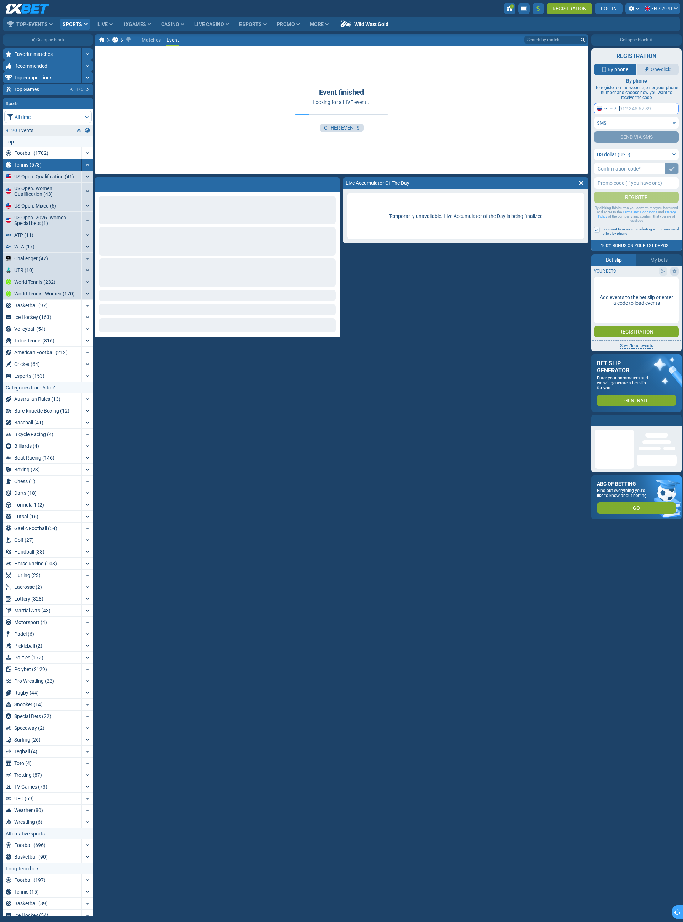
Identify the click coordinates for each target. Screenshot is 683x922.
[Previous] (71, 89)
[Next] (87, 89)
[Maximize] (87, 54)
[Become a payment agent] (524, 8)
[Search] (582, 40)
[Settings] (633, 8)
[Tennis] (115, 40)
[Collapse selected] (79, 173)
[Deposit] (538, 8)
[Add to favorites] (86, 100)
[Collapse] (87, 208)
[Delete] (581, 183)
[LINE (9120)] (101, 40)
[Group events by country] (87, 173)
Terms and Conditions (640, 212)
